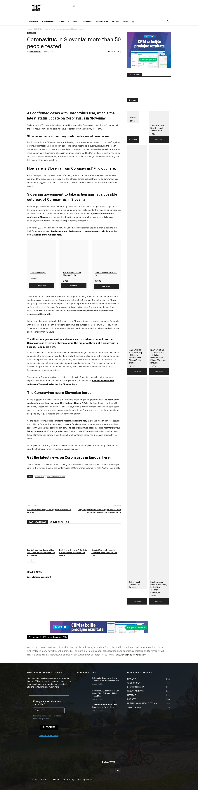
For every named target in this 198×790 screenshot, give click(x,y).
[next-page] (33, 560)
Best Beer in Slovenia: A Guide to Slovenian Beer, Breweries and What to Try (73, 552)
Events (76, 21)
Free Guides (102, 21)
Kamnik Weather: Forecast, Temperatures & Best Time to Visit (104, 552)
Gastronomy (49, 21)
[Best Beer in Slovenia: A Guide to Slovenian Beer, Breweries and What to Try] (74, 537)
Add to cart (42, 285)
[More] (55, 57)
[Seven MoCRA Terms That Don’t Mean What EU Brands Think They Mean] (83, 694)
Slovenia (33, 21)
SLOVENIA (38, 29)
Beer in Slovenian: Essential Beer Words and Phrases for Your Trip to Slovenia (41, 552)
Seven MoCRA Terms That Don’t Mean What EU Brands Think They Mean (106, 693)
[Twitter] (36, 57)
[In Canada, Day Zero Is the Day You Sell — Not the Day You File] (83, 681)
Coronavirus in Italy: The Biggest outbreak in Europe (49, 511)
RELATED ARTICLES (37, 522)
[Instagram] (111, 770)
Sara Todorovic (35, 52)
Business (88, 21)
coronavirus (39, 477)
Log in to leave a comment (39, 577)
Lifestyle (64, 21)
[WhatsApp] (48, 57)
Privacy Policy (85, 779)
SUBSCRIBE (48, 727)
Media (56, 779)
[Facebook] (29, 57)
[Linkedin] (118, 770)
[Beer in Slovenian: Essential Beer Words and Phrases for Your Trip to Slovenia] (41, 537)
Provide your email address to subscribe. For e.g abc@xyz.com (48, 717)
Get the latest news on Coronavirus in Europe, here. (69, 457)
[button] (167, 22)
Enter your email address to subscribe (47, 702)
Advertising (68, 779)
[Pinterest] (42, 57)
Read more (137, 601)
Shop (125, 21)
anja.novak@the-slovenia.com (131, 654)
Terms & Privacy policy (48, 736)
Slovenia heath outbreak (56, 477)
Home (29, 29)
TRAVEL (115, 21)
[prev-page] (28, 560)
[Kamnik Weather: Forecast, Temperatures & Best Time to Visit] (106, 537)
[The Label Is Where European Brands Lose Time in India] (83, 707)
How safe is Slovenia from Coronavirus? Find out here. (71, 168)
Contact (45, 779)
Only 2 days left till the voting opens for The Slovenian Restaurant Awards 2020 (99, 511)
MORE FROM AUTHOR (59, 522)
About (34, 779)
